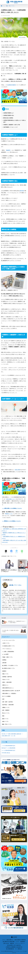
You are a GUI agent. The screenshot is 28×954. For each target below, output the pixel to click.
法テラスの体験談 (6, 696)
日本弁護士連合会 (6, 752)
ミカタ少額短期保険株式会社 (8, 745)
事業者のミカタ (8, 513)
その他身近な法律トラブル (8, 645)
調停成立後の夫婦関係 (8, 117)
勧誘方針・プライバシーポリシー (17, 943)
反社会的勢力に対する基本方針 (14, 945)
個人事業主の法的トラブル (8, 668)
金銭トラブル (5, 721)
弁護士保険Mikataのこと (8, 687)
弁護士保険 (17, 469)
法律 (3, 699)
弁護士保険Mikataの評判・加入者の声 (11, 690)
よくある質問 (5, 654)
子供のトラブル (5, 679)
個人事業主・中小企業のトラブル (10, 665)
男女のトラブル (5, 713)
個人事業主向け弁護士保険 (8, 941)
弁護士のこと (5, 685)
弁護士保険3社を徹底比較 (20, 939)
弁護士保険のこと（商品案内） (9, 693)
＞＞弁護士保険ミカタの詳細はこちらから (12, 508)
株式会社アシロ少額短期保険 (8, 748)
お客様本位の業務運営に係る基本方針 (14, 947)
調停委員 (22, 190)
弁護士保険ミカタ (10, 499)
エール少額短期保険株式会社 (8, 750)
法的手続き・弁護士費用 (8, 704)
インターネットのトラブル (8, 640)
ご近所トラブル (5, 643)
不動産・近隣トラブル (7, 657)
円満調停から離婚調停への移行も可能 (11, 124)
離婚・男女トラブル (11, 556)
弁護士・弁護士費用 (7, 682)
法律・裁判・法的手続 (7, 701)
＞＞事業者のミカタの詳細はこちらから (11, 521)
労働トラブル (5, 673)
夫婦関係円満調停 (11, 84)
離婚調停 (8, 150)
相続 (3, 715)
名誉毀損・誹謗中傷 (7, 676)
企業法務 (4, 662)
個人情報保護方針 (10, 948)
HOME (15, 937)
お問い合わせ (6, 943)
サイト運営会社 (18, 948)
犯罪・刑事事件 (5, 710)
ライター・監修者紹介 (20, 941)
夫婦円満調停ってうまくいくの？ (10, 127)
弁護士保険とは (9, 939)
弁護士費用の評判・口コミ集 (8, 735)
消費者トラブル (5, 707)
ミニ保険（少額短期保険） (8, 651)
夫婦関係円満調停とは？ (8, 112)
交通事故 (4, 659)
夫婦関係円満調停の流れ (8, 115)
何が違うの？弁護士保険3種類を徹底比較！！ (12, 733)
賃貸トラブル (5, 718)
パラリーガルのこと (7, 648)
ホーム (3, 939)
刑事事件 (4, 671)
